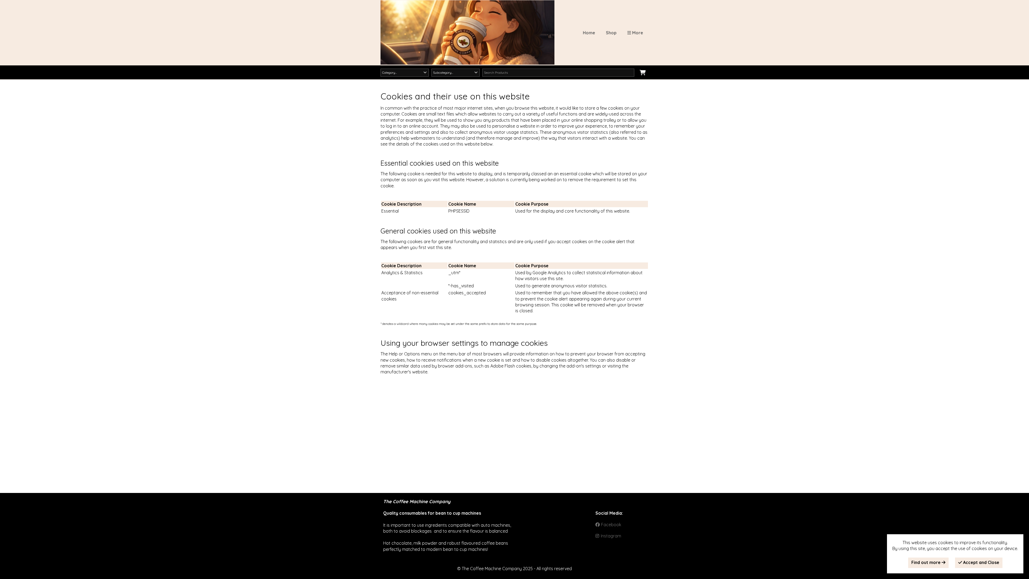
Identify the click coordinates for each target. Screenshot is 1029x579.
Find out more (926, 562)
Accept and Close (980, 562)
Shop (611, 32)
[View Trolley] (642, 73)
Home (589, 32)
